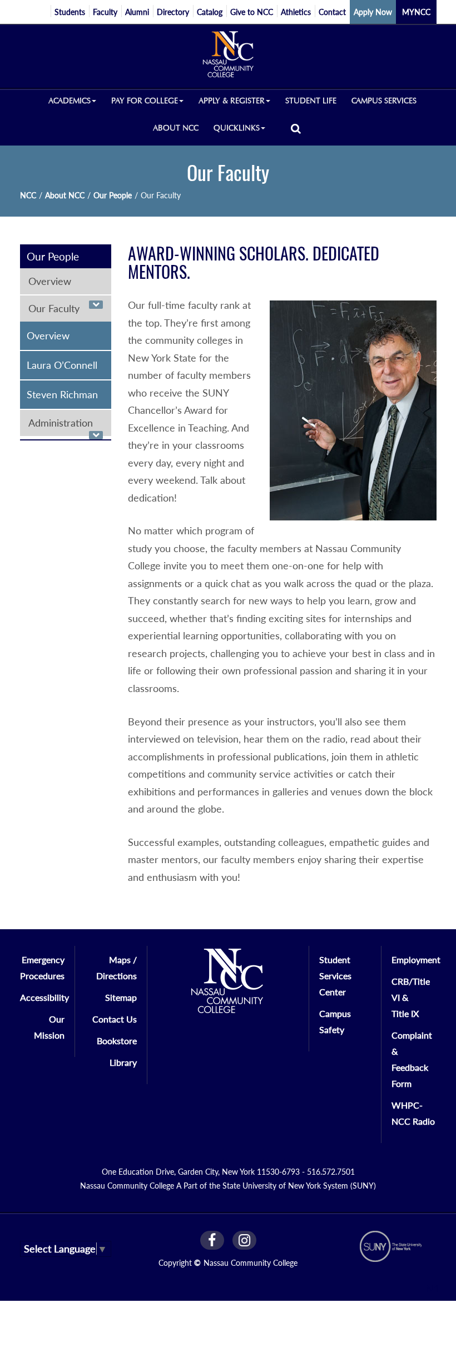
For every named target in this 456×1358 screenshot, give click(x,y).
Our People (112, 195)
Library (123, 1062)
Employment (415, 959)
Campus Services (384, 101)
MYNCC (416, 12)
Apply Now (373, 12)
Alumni (137, 12)
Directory (173, 12)
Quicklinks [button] (237, 128)
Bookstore (117, 1040)
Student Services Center (335, 975)
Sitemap (121, 997)
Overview (49, 281)
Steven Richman (62, 394)
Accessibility (44, 997)
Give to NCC (251, 12)
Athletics (296, 12)
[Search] (295, 128)
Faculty (105, 12)
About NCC (176, 128)
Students (69, 12)
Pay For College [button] (144, 101)
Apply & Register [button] (232, 101)
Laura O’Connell (62, 365)
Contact (332, 12)
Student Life (310, 101)
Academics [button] (69, 101)
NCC (28, 195)
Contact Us (114, 1019)
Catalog (209, 12)
